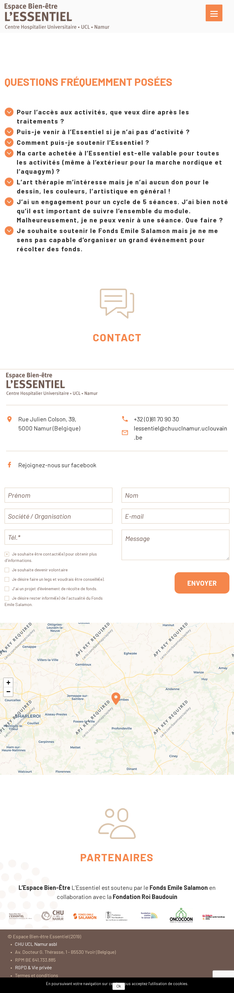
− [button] (8, 691)
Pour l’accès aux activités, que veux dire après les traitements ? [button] (103, 116)
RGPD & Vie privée (33, 967)
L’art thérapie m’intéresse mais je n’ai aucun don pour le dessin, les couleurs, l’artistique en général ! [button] (113, 186)
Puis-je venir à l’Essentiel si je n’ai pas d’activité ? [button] (103, 131)
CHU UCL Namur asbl (36, 944)
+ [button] (8, 682)
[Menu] (214, 13)
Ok (118, 986)
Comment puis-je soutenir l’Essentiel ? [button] (83, 142)
